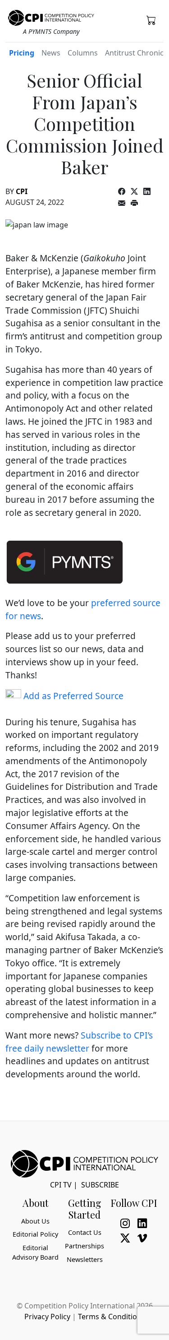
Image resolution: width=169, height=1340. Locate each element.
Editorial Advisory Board (35, 1252)
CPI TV (61, 1185)
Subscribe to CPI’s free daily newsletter (79, 1041)
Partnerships (84, 1246)
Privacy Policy (47, 1316)
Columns (83, 53)
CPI (21, 191)
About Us (35, 1221)
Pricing (21, 53)
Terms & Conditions (111, 1316)
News (50, 53)
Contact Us (84, 1232)
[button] (151, 20)
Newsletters (85, 1259)
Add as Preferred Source (72, 696)
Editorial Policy (35, 1234)
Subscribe (100, 1185)
